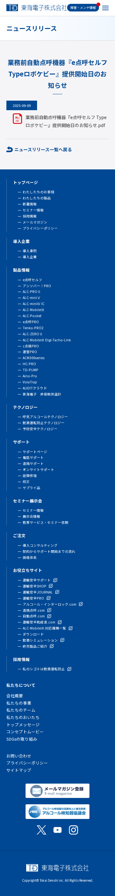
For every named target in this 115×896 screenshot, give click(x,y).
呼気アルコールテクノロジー (45, 416)
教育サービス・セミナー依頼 (45, 522)
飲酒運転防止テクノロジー (44, 422)
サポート (21, 442)
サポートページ (35, 451)
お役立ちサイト (27, 570)
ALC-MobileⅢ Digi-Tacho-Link (47, 340)
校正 (26, 481)
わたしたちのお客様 (38, 191)
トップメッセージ (23, 725)
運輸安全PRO (33, 598)
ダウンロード (33, 634)
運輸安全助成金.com (39, 622)
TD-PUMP (30, 369)
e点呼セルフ (32, 279)
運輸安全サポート (37, 580)
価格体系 (30, 557)
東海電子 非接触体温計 (42, 394)
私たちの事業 (18, 703)
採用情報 (30, 216)
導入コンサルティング (40, 545)
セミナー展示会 (27, 501)
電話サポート (33, 457)
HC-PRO (29, 363)
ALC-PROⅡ (32, 291)
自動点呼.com (34, 616)
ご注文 (19, 535)
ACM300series (33, 357)
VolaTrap (30, 382)
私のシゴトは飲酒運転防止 (44, 668)
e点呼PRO (31, 321)
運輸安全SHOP (34, 586)
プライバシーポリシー (40, 228)
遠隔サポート (33, 463)
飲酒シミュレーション (40, 640)
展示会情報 (31, 516)
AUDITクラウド (35, 388)
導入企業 (21, 241)
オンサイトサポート (38, 469)
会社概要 (14, 696)
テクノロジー (25, 407)
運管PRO (30, 351)
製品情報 (21, 270)
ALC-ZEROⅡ (33, 333)
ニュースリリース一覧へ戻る (43, 149)
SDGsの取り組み (21, 739)
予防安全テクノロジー (40, 428)
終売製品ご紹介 (35, 646)
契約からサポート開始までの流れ (49, 551)
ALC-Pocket (32, 315)
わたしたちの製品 (37, 198)
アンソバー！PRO (37, 285)
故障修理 (30, 475)
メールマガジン (35, 222)
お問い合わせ (18, 756)
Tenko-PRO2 (33, 327)
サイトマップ (18, 770)
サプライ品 (31, 487)
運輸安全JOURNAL (38, 592)
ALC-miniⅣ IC (33, 303)
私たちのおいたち (23, 717)
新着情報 (30, 204)
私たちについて (20, 685)
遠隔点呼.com (34, 610)
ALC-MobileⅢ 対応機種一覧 (44, 628)
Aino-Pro (30, 375)
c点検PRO (31, 346)
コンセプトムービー (25, 732)
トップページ (25, 182)
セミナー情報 (33, 210)
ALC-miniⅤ (32, 297)
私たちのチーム (20, 710)
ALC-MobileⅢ (33, 309)
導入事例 (30, 250)
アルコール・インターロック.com (49, 604)
